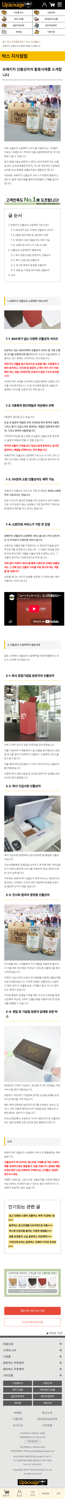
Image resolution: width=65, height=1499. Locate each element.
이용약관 (18, 1419)
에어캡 (18, 32)
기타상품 (8, 1375)
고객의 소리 (9, 1350)
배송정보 (45, 1493)
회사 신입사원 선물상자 (27, 260)
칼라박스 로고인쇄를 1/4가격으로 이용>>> (31, 1225)
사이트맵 (47, 1425)
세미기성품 (18, 19)
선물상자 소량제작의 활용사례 (26, 250)
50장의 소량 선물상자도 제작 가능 (33, 240)
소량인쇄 (51, 12)
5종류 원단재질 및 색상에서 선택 (31, 235)
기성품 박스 (19, 12)
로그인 (19, 1495)
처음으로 (8, 1344)
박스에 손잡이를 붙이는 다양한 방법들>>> (30, 1230)
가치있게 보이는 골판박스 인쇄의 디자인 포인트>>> (32, 1244)
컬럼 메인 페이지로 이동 (32, 1310)
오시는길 (18, 1425)
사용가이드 (32, 1493)
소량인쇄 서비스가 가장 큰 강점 (31, 245)
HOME (18, 1412)
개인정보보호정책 (47, 1419)
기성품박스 (17, 1383)
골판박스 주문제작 (13, 1362)
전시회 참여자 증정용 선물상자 (31, 265)
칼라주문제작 (51, 25)
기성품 (7, 1356)
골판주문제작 (18, 25)
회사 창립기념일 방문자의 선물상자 (32, 255)
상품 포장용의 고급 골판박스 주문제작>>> (30, 1236)
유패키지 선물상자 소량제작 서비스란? (29, 225)
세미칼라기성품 (51, 19)
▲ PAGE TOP (54, 1333)
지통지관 (51, 32)
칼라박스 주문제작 (13, 1369)
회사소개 (47, 1412)
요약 (13, 275)
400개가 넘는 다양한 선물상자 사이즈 (34, 230)
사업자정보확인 (32, 1441)
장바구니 (6, 1495)
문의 (58, 1493)
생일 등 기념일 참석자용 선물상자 (32, 270)
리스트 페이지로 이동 (32, 1322)
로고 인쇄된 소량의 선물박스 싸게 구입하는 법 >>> (31, 1217)
